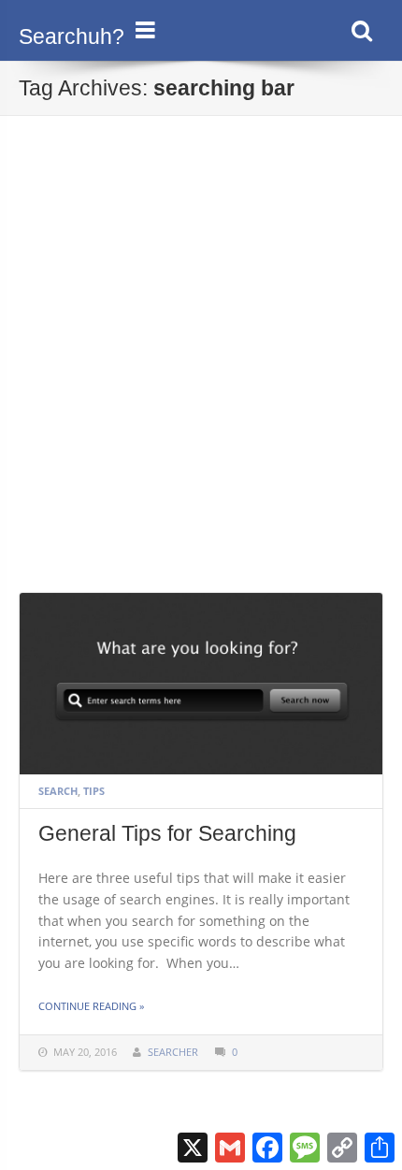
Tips (94, 791)
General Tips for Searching (167, 833)
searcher (173, 1052)
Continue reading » (91, 1006)
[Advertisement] (201, 382)
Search (58, 791)
